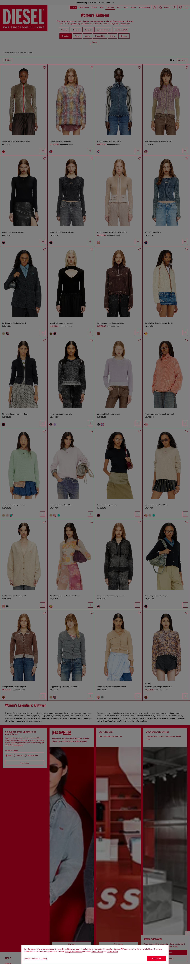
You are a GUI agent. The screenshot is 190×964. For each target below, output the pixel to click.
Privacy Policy (97, 951)
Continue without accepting (35, 959)
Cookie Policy (112, 951)
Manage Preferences (73, 951)
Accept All (156, 959)
